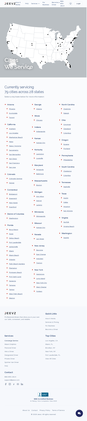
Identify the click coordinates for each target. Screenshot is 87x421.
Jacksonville (13, 247)
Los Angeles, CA (51, 341)
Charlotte (67, 109)
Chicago (39, 120)
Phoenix (12, 109)
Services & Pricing (52, 322)
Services (34, 4)
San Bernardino (15, 154)
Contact (34, 410)
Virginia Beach (68, 226)
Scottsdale (13, 113)
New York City (41, 283)
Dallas (65, 202)
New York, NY (50, 351)
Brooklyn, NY (50, 348)
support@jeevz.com (12, 380)
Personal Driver (10, 348)
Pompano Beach (15, 272)
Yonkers (39, 291)
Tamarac (12, 285)
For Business (45, 3)
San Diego (13, 159)
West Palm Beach (15, 294)
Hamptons (40, 274)
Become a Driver (55, 3)
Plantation (13, 268)
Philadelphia (67, 160)
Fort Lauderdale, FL (52, 355)
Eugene (66, 144)
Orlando (12, 260)
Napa (11, 142)
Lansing (39, 205)
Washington (13, 218)
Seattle (66, 238)
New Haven (13, 203)
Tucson (11, 117)
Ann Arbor (40, 196)
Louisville (39, 158)
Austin (65, 198)
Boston (39, 185)
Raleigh (66, 113)
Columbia (67, 175)
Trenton (39, 263)
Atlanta (39, 109)
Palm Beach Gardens (17, 264)
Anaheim (12, 129)
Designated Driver (11, 355)
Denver (11, 183)
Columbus (67, 133)
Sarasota (12, 281)
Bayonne (39, 250)
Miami (11, 251)
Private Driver (10, 359)
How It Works (18, 3)
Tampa (11, 290)
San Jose (12, 167)
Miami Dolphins (10, 344)
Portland (66, 149)
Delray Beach (14, 238)
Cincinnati (67, 124)
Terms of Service (58, 410)
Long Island (40, 279)
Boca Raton (13, 230)
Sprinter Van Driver (12, 362)
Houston (66, 207)
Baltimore (40, 174)
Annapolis (40, 170)
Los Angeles (13, 133)
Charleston (67, 171)
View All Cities (50, 359)
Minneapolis (40, 216)
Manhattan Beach (16, 137)
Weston (12, 298)
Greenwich (13, 198)
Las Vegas (40, 239)
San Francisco (14, 163)
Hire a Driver (9, 351)
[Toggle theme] (71, 4)
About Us (26, 410)
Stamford (12, 207)
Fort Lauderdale (15, 242)
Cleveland (67, 129)
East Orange (41, 254)
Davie (11, 234)
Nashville (66, 187)
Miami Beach (14, 255)
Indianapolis (40, 131)
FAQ (27, 4)
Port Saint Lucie (15, 277)
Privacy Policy (45, 410)
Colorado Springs (15, 179)
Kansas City (40, 143)
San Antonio (68, 211)
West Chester (41, 287)
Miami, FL (49, 344)
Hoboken (39, 259)
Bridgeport (13, 194)
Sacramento (13, 150)
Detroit (39, 201)
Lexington (40, 154)
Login (78, 4)
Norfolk (66, 222)
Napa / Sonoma (15, 146)
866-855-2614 (62, 3)
